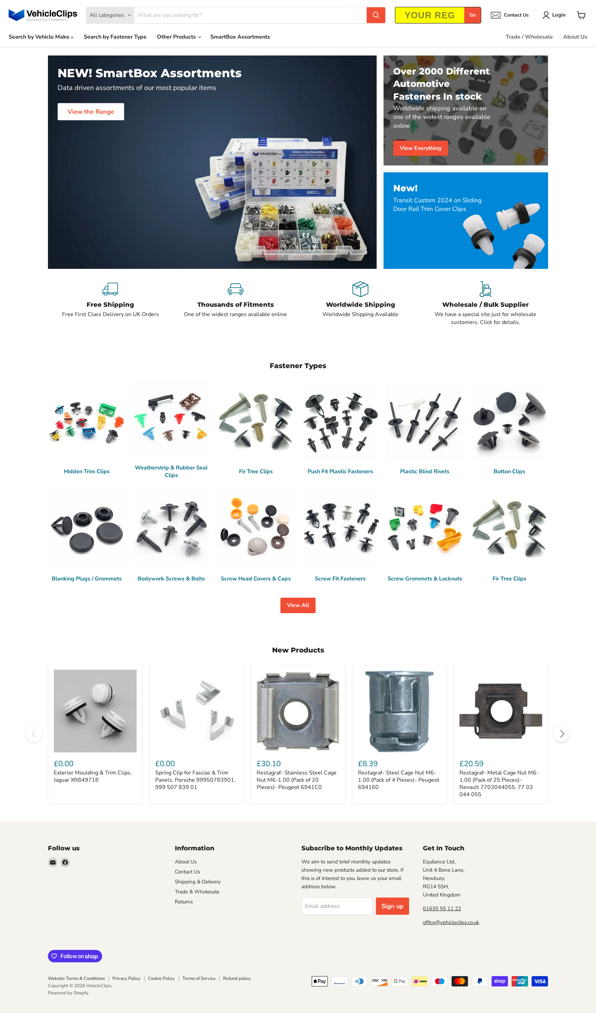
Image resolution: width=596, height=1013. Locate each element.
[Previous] (34, 734)
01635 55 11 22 (442, 908)
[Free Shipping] (110, 303)
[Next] (562, 734)
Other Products (177, 37)
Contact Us (187, 871)
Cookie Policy (161, 978)
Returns (184, 901)
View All (298, 605)
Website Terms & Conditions (76, 978)
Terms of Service (199, 978)
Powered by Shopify (68, 993)
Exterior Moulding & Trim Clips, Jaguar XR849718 (93, 776)
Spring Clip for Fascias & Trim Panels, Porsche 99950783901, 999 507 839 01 (195, 780)
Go (472, 15)
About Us (575, 37)
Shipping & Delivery (198, 881)
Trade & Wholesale (197, 891)
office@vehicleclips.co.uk (451, 922)
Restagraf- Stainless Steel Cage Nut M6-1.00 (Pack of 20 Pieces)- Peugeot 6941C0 (297, 780)
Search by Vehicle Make (40, 37)
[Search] (376, 15)
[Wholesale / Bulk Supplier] (485, 303)
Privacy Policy (126, 978)
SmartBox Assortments (240, 37)
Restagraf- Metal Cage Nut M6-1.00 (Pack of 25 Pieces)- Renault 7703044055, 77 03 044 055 (499, 783)
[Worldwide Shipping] (360, 303)
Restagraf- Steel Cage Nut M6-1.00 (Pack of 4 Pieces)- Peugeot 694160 (398, 780)
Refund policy (237, 978)
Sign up (392, 906)
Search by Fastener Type (115, 37)
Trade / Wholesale (529, 37)
